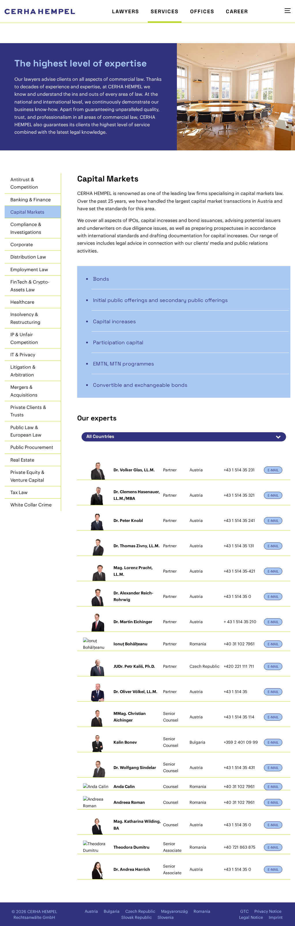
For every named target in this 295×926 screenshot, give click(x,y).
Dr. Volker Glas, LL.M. (134, 469)
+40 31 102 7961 (239, 643)
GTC (244, 911)
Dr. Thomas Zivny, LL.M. (137, 545)
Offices (202, 11)
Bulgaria (112, 911)
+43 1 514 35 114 (239, 717)
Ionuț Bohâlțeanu (131, 643)
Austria (91, 911)
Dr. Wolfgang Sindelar (135, 767)
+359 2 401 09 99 (241, 742)
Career (237, 11)
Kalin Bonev (125, 742)
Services (165, 11)
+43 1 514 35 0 (237, 596)
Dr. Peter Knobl (128, 520)
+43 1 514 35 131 (239, 545)
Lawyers (125, 11)
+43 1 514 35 (235, 691)
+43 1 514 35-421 (239, 571)
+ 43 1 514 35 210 (240, 621)
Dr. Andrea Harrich (132, 869)
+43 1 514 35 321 (239, 495)
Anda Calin (124, 786)
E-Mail (273, 470)
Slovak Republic (136, 917)
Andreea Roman (129, 802)
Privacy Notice (267, 911)
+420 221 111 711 (239, 666)
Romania (202, 911)
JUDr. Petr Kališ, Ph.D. (134, 666)
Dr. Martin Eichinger (133, 621)
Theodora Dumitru (132, 847)
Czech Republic (140, 911)
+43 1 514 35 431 (239, 767)
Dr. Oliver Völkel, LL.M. (135, 691)
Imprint (276, 917)
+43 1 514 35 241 (239, 520)
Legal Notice (251, 917)
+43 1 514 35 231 (239, 469)
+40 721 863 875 (239, 847)
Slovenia (166, 917)
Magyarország (174, 911)
